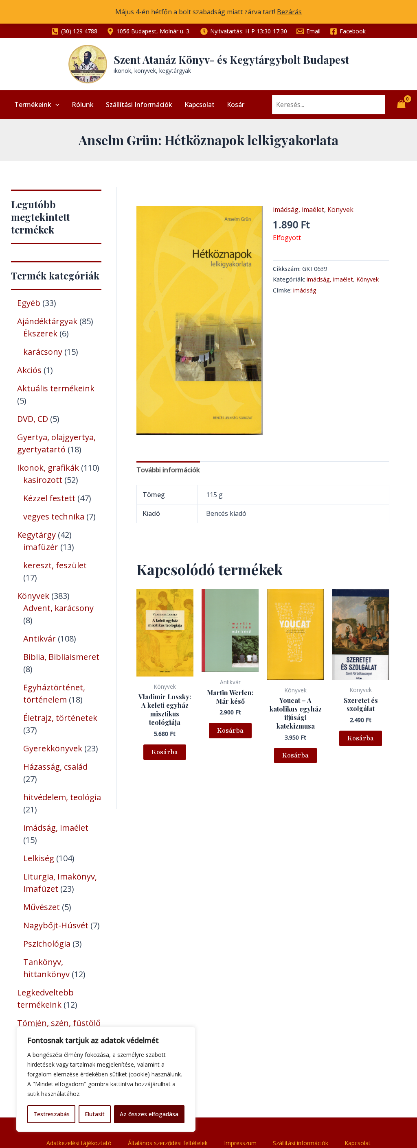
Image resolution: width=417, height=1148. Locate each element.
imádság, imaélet (298, 209)
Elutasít (95, 1114)
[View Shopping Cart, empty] (401, 104)
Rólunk (83, 104)
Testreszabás (51, 1114)
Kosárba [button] (164, 752)
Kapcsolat (199, 104)
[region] (105, 1079)
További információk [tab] (168, 469)
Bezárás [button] (289, 11)
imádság (304, 290)
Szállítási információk (139, 104)
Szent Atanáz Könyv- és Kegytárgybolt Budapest (231, 59)
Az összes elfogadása (149, 1114)
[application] (55, 104)
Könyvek (340, 209)
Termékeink (32, 104)
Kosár (235, 104)
